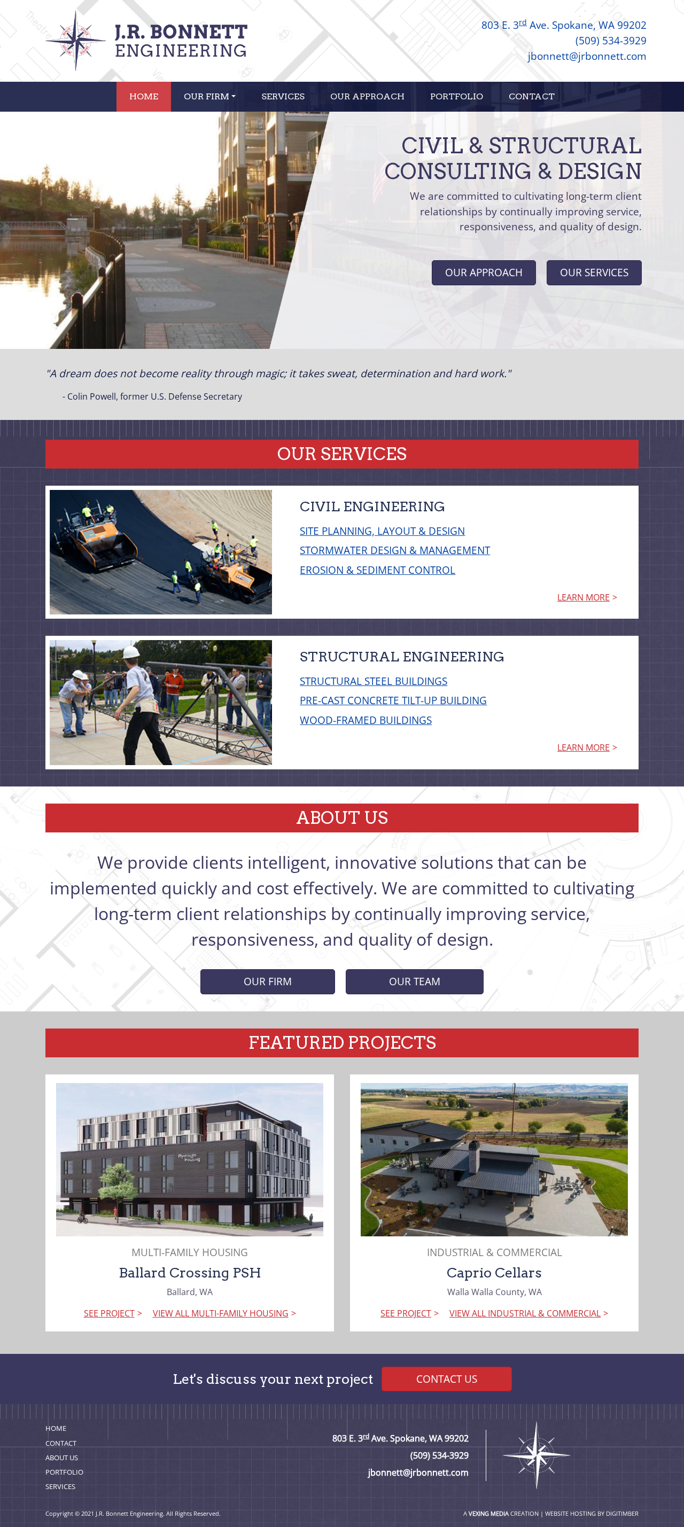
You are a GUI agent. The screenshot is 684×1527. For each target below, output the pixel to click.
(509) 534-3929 (611, 40)
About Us (61, 1457)
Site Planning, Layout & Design (382, 531)
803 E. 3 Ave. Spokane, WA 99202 (564, 25)
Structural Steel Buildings (373, 681)
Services (283, 96)
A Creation (501, 1513)
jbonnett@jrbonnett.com (587, 56)
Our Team (414, 981)
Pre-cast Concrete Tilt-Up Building (393, 700)
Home (143, 96)
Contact (532, 96)
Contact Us (446, 1379)
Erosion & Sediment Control (377, 570)
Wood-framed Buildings (366, 720)
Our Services (594, 272)
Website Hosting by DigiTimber (592, 1513)
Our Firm (206, 96)
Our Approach (367, 96)
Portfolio (456, 96)
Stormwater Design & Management (395, 550)
